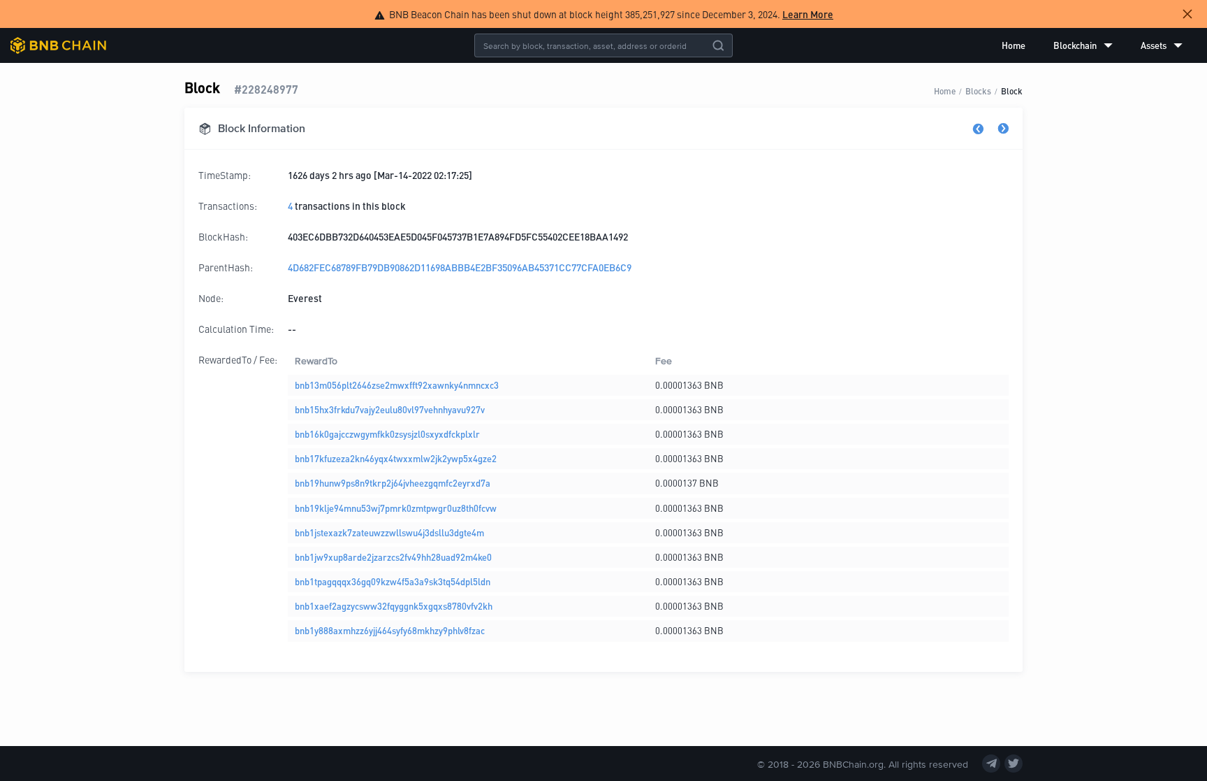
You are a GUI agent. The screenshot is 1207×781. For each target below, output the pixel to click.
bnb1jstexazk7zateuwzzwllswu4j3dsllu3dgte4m (389, 532)
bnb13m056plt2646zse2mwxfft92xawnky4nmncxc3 (397, 385)
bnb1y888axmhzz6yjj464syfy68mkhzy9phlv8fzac (390, 630)
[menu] (1092, 45)
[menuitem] (1013, 45)
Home (1013, 45)
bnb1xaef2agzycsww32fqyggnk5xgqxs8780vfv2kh (393, 605)
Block (1012, 90)
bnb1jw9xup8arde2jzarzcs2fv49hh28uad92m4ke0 (393, 557)
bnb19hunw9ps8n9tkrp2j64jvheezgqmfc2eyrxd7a (392, 482)
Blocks (978, 90)
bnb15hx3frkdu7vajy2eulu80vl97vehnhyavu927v (390, 409)
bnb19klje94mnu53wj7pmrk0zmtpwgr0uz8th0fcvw (396, 508)
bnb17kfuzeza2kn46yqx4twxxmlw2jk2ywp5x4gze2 (396, 458)
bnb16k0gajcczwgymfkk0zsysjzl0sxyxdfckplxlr (387, 433)
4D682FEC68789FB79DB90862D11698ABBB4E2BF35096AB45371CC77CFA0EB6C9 (459, 267)
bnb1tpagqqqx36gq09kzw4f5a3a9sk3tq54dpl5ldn (392, 581)
